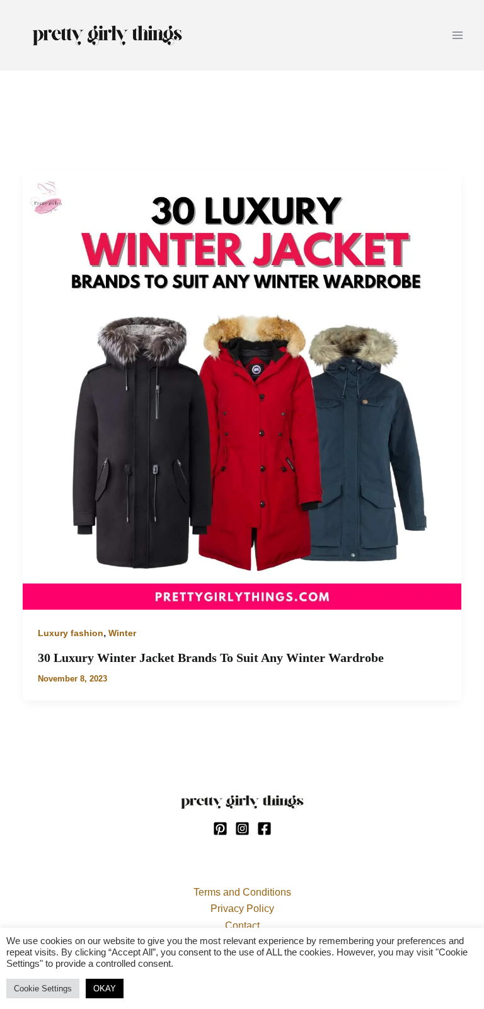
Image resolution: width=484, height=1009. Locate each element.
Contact (242, 925)
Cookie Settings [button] (43, 988)
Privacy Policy (242, 908)
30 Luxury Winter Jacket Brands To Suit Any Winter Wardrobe (211, 657)
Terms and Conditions (242, 892)
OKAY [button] (104, 988)
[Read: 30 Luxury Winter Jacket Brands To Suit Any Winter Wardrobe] (242, 389)
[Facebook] (264, 828)
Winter (122, 633)
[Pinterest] (220, 828)
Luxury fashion (70, 633)
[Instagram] (242, 828)
